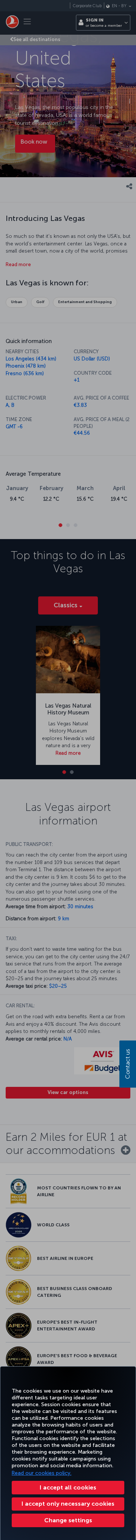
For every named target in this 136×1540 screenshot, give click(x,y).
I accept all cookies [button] (68, 1487)
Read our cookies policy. (41, 1473)
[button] (68, 1520)
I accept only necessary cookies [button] (68, 1503)
